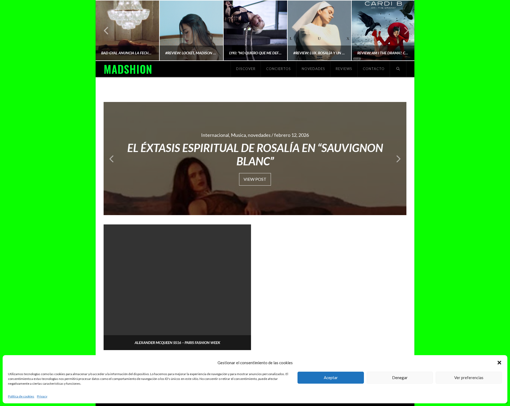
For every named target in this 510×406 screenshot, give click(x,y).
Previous (106, 30)
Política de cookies (21, 396)
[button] (499, 362)
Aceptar (331, 377)
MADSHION (128, 69)
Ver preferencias (468, 377)
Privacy (42, 396)
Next (403, 30)
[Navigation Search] (398, 69)
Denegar (400, 377)
